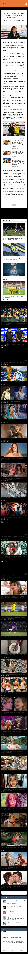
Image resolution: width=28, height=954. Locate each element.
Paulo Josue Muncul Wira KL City (14, 922)
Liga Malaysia (14, 903)
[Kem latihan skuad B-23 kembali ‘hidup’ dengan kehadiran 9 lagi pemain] (14, 229)
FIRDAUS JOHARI (11, 20)
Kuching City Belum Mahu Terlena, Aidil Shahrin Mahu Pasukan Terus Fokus (16, 901)
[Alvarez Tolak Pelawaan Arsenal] (4, 912)
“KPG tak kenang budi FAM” (9, 934)
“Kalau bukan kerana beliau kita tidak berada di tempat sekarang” (14, 946)
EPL (12, 907)
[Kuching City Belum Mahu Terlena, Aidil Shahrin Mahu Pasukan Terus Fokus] (4, 901)
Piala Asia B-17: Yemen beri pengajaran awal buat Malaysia (13, 297)
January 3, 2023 (8, 83)
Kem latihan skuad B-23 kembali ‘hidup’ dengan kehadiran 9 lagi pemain (12, 239)
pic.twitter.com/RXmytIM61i (11, 78)
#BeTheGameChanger (10, 76)
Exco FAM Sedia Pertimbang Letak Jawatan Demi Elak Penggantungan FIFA (13, 258)
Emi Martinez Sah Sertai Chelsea (14, 906)
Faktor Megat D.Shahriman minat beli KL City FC (14, 937)
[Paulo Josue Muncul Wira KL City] (4, 923)
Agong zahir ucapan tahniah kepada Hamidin (14, 277)
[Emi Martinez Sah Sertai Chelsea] (4, 907)
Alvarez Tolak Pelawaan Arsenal (14, 911)
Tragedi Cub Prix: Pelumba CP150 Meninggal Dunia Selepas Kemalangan (15, 917)
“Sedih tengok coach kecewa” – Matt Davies (13, 950)
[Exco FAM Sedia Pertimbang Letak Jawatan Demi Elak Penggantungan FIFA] (14, 249)
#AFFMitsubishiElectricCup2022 (17, 75)
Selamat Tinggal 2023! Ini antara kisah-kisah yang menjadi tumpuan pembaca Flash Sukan (13, 942)
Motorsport (14, 919)
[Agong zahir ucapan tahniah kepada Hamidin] (14, 269)
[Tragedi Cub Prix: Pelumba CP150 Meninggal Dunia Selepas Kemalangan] (4, 918)
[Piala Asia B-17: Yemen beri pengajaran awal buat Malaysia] (14, 288)
